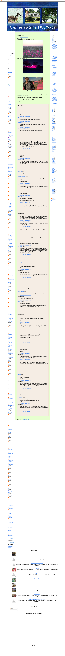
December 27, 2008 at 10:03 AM (25, 212)
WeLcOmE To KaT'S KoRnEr (10, 387)
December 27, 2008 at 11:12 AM (25, 277)
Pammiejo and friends (10, 419)
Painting (53, 168)
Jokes (52, 156)
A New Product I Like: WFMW (54, 99)
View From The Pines (10, 492)
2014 (52, 35)
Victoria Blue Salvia (37, 578)
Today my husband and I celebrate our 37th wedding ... (54, 67)
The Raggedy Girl (21, 278)
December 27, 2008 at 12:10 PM (25, 313)
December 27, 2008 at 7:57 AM (25, 137)
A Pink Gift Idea (54, 93)
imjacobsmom (20, 246)
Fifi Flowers (20, 368)
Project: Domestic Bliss (10, 475)
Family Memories (54, 142)
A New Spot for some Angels (54, 81)
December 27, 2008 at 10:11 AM (25, 220)
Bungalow (9, 282)
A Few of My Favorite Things (54, 103)
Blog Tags (53, 128)
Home (33, 417)
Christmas (53, 132)
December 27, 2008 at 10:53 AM (25, 254)
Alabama (53, 118)
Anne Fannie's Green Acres (10, 372)
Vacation (53, 189)
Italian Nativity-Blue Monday (54, 59)
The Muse (19, 374)
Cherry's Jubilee (10, 135)
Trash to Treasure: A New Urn (54, 46)
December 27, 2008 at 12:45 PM (25, 329)
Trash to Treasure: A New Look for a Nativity (54, 71)
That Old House (10, 174)
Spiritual (53, 182)
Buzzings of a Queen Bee (11, 168)
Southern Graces (10, 508)
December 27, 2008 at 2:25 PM (25, 359)
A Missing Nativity (53, 75)
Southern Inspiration (9, 299)
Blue (52, 130)
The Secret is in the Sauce (10, 97)
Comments (13, 610)
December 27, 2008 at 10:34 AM (25, 239)
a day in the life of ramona (10, 409)
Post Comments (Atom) (26, 419)
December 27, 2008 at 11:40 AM (25, 295)
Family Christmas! (54, 54)
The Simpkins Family (10, 364)
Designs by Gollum (10, 146)
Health (52, 150)
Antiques (53, 119)
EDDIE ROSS (10, 527)
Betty (18, 323)
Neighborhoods (54, 163)
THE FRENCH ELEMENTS (10, 196)
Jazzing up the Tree (54, 94)
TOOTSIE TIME (10, 78)
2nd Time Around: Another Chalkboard (37, 563)
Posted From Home (10, 522)
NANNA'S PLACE (10, 210)
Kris (18, 107)
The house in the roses (10, 303)
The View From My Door (10, 275)
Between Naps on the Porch (10, 62)
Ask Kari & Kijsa (10, 535)
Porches (53, 172)
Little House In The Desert (10, 368)
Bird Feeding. (53, 126)
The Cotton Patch (10, 446)
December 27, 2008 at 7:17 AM (25, 121)
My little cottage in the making (10, 307)
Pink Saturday (53, 170)
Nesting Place (10, 72)
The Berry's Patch (10, 464)
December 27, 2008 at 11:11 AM (25, 260)
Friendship (53, 145)
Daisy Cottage (10, 429)
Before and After (54, 124)
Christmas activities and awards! (54, 83)
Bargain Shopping (54, 123)
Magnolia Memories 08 (10, 250)
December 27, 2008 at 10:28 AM (25, 226)
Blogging (53, 129)
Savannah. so (53, 177)
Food (52, 144)
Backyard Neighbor (10, 164)
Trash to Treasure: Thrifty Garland (54, 88)
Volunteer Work (54, 190)
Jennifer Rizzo (10, 321)
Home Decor (53, 152)
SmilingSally (20, 122)
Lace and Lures (10, 203)
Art (52, 120)
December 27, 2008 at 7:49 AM (25, 127)
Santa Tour (53, 64)
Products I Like (54, 173)
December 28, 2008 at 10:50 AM (25, 388)
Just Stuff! (9, 467)
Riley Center (53, 175)
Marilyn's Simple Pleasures (10, 530)
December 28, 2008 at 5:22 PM (25, 403)
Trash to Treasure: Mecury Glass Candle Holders (54, 56)
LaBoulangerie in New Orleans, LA (37, 583)
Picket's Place (10, 243)
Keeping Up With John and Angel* (10, 357)
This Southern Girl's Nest (11, 257)
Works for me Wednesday (53, 193)
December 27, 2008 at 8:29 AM (25, 170)
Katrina (53, 158)
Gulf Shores (53, 149)
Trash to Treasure (54, 186)
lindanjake (9, 432)
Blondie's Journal (10, 122)
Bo (18, 117)
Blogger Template (10, 546)
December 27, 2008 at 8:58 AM (25, 183)
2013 (52, 36)
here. (32, 90)
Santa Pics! (53, 79)
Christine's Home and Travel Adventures (10, 115)
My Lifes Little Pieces (10, 289)
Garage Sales (53, 147)
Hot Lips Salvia (37, 573)
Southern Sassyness (10, 498)
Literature (53, 159)
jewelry (53, 155)
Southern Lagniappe (11, 129)
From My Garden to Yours (10, 505)
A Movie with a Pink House (37, 588)
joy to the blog (10, 75)
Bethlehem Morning (53, 53)
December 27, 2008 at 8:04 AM (25, 148)
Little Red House (10, 264)
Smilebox (53, 180)
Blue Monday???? (54, 47)
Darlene (19, 196)
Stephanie (19, 343)
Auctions (53, 121)
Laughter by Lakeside (9, 207)
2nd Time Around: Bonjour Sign (37, 558)
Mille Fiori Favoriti (10, 66)
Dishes (52, 137)
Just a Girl (9, 119)
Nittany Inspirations (11, 405)
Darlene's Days (10, 324)
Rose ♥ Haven (10, 311)
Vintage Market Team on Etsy (10, 379)
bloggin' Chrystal (21, 291)
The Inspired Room (10, 69)
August (53, 108)
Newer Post (19, 417)
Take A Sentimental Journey (10, 399)
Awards (53, 122)
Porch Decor (53, 171)
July (52, 109)
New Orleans (53, 164)
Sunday (53, 184)
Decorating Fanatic (10, 495)
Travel (52, 187)
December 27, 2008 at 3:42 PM (25, 366)
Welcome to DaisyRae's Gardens (11, 483)
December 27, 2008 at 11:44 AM (25, 300)
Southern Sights (54, 181)
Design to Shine (10, 375)
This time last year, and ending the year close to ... (54, 43)
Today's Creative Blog (10, 85)
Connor (53, 134)
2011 (52, 37)
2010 (52, 38)
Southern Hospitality (9, 58)
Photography (53, 169)
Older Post (47, 417)
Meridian (53, 160)
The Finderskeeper (10, 246)
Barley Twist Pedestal (54, 69)
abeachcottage (10, 285)
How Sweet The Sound (10, 89)
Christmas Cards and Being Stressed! (54, 91)
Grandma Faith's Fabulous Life (10, 461)
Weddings (53, 191)
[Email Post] (48, 102)
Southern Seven (10, 171)
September (53, 107)
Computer (53, 133)
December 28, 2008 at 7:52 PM (25, 411)
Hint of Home (10, 349)
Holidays (53, 151)
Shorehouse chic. (10, 426)
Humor (53, 154)
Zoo (52, 194)
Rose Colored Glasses (10, 261)
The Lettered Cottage (10, 111)
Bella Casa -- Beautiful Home (10, 479)
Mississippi (53, 162)
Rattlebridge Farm (21, 262)
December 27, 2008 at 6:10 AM (25, 116)
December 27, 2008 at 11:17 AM (25, 285)
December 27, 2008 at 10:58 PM (25, 373)
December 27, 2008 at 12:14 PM (25, 322)
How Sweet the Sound (24, 37)
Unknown (53, 198)
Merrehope (53, 161)
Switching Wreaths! (53, 77)
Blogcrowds (9, 547)
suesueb (19, 234)
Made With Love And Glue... (10, 143)
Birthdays (53, 127)
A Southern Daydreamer (9, 154)
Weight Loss (53, 192)
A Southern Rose (10, 331)
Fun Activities (53, 146)
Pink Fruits (37, 568)
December (53, 41)
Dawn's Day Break (10, 453)
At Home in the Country (10, 395)
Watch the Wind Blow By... (10, 315)
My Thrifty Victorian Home (10, 517)
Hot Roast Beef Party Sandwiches (54, 49)
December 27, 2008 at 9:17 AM (25, 195)
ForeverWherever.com (10, 93)
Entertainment (54, 138)
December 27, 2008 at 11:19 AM (25, 290)
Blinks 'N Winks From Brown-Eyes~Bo (10, 487)
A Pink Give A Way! (37, 594)
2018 (52, 34)
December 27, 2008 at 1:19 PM (25, 342)
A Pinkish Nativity (54, 78)
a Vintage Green (10, 104)
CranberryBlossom (10, 177)
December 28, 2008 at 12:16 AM (25, 380)
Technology (53, 185)
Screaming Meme (10, 412)
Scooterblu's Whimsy (9, 457)
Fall (52, 141)
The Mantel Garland (53, 85)
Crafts (52, 136)
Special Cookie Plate (54, 61)
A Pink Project (20, 35)
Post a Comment (20, 413)
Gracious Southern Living (10, 184)
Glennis (19, 184)
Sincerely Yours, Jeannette (10, 221)
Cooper (53, 135)
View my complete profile (53, 200)
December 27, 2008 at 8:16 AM (25, 158)
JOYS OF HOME (10, 253)
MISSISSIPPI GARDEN (10, 471)
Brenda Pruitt (20, 397)
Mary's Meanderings (11, 101)
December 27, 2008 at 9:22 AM (25, 202)
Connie (19, 331)
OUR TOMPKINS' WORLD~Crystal (10, 353)
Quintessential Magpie (10, 240)
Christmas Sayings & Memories (54, 97)
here (21, 95)
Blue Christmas (54, 89)
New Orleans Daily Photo (10, 228)
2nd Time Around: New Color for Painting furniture (37, 599)
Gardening (53, 148)
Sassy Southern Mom (10, 450)
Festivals (53, 143)
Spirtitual (53, 183)
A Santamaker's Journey (10, 436)
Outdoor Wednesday (54, 166)
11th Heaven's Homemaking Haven (11, 236)
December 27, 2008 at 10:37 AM (25, 245)
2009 (52, 39)
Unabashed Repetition (9, 514)
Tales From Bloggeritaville (10, 383)
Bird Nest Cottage (10, 402)
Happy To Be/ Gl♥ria (21, 255)
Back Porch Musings (11, 279)
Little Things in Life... (10, 346)
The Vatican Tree (54, 60)
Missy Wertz (20, 171)
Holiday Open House (54, 74)
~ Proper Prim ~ (10, 342)
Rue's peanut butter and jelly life (10, 188)
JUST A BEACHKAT (10, 214)
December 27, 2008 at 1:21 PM (25, 353)
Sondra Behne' (20, 159)
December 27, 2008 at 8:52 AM (25, 175)
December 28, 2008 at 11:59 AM (25, 396)
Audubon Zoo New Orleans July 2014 (37, 552)
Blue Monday (53, 131)
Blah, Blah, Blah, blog (10, 268)
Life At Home (10, 132)
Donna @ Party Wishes (22, 227)
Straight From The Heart (10, 139)
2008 (52, 40)
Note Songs (9, 107)
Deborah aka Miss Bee (21, 176)
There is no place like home (10, 192)
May (52, 111)
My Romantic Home (10, 157)
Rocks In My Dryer (10, 232)
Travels (53, 188)
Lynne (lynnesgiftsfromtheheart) (23, 221)
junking (53, 157)
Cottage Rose (10, 334)
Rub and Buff (53, 176)
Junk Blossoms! (10, 524)
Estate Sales (53, 140)
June (53, 110)
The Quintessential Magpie (22, 128)
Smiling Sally (10, 200)
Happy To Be (10, 292)
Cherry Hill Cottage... (9, 150)
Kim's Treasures (10, 415)
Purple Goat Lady (10, 318)
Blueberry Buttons (10, 360)
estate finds (53, 139)
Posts (12, 608)
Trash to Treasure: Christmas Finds (54, 101)
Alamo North (10, 439)
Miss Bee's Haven (10, 217)
